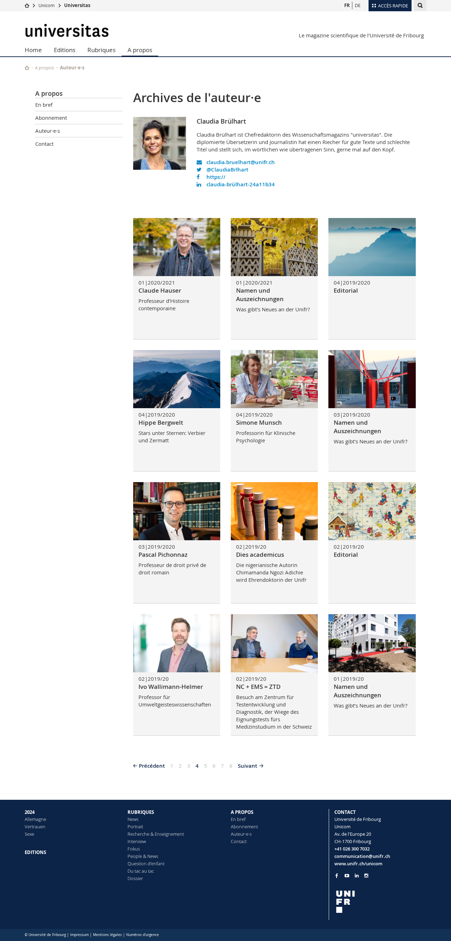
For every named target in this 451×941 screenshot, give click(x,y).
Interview (137, 841)
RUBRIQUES (141, 812)
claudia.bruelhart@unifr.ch (240, 162)
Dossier (135, 878)
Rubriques (101, 50)
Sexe (29, 834)
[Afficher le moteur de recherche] (420, 5)
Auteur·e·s (72, 67)
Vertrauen (35, 826)
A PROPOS (242, 812)
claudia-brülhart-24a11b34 (240, 184)
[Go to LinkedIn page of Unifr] (357, 875)
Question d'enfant (146, 863)
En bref (43, 104)
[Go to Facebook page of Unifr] (336, 875)
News (133, 819)
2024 (30, 812)
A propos (140, 50)
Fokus (134, 849)
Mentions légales (107, 935)
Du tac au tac (141, 871)
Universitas (77, 5)
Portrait (135, 826)
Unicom (46, 5)
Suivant (247, 765)
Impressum (79, 935)
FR (347, 5)
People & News (143, 856)
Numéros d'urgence (142, 935)
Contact (44, 143)
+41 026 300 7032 (352, 849)
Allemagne (35, 819)
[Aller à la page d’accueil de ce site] (27, 67)
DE (357, 5)
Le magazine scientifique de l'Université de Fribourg (361, 35)
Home (33, 50)
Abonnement (51, 117)
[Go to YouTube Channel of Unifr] (347, 875)
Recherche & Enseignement (156, 834)
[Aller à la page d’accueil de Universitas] (67, 30)
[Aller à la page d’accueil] (27, 5)
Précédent (152, 765)
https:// (215, 177)
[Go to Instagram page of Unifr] (366, 875)
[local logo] (380, 902)
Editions (64, 50)
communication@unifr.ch (362, 856)
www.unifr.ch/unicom (358, 863)
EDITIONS (35, 852)
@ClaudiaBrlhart (226, 169)
